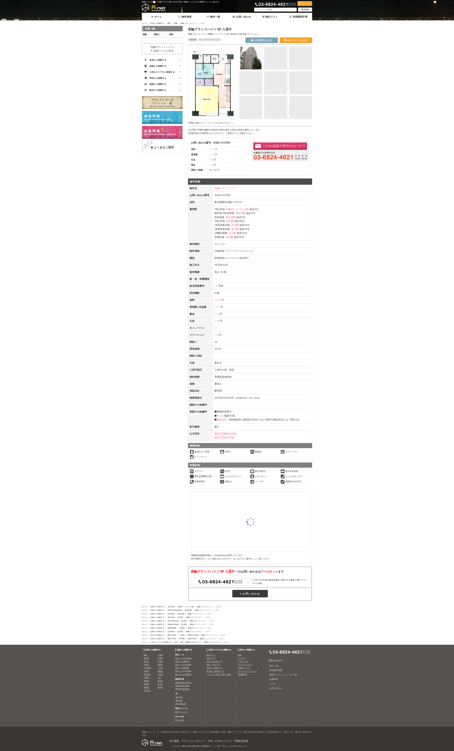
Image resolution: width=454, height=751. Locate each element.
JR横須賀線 (171, 628)
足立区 (160, 684)
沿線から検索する (157, 607)
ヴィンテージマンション (248, 671)
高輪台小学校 (193, 635)
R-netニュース (223, 740)
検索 (306, 9)
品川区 (146, 661)
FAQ (210, 740)
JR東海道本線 (172, 624)
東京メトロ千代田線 (183, 671)
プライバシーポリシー (193, 740)
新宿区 (146, 658)
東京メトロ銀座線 (182, 668)
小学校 (182, 635)
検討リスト (271, 16)
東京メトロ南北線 (182, 661)
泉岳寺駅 (241, 212)
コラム (272, 683)
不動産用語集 (241, 740)
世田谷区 (147, 674)
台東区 (146, 665)
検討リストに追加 (297, 40)
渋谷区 (160, 658)
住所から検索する (157, 23)
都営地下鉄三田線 (182, 686)
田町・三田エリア (214, 665)
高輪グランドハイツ (188, 23)
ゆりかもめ (179, 720)
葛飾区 (146, 687)
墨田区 (160, 665)
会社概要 (174, 740)
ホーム (158, 16)
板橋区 (146, 681)
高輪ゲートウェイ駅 (237, 209)
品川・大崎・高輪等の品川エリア (188, 642)
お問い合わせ (243, 16)
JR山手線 (171, 607)
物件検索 (187, 16)
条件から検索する (247, 649)
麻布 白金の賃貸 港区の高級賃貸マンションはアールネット (206, 746)
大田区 (160, 674)
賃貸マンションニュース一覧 (283, 674)
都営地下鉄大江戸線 (183, 682)
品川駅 (230, 220)
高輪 (176, 23)
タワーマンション (245, 665)
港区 (169, 23)
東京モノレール (181, 712)
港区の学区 (171, 635)
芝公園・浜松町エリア (215, 671)
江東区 (160, 661)
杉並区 (146, 684)
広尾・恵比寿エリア (215, 661)
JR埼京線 (178, 700)
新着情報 (273, 679)
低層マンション (244, 668)
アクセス (305, 3)
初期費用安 (242, 674)
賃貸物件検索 (275, 670)
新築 (240, 655)
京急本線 (171, 614)
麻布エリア (211, 655)
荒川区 (160, 681)
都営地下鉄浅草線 (174, 610)
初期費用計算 (300, 16)
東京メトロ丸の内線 (183, 658)
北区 (159, 677)
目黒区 (146, 671)
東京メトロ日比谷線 (183, 665)
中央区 (160, 655)
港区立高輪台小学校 (225, 433)
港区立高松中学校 (224, 437)
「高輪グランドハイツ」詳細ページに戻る (162, 48)
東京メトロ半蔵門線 (183, 674)
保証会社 (222, 419)
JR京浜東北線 (172, 621)
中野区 (146, 677)
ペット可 (241, 658)
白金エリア (211, 658)
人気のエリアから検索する (160, 642)
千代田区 (147, 668)
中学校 (182, 638)
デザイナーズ (243, 661)
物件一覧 (215, 16)
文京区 (160, 668)
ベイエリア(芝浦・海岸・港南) (219, 674)
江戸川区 (147, 690)
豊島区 (160, 671)
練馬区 (160, 687)
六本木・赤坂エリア (215, 668)
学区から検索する (157, 635)
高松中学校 (192, 638)
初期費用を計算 (263, 40)
